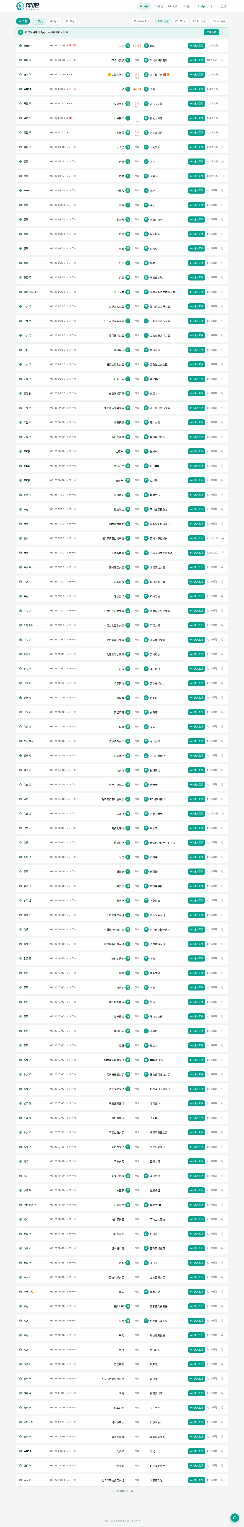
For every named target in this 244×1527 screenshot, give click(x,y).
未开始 (198, 21)
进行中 (180, 21)
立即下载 (211, 32)
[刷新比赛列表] (234, 1517)
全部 (163, 21)
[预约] (222, 60)
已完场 (218, 21)
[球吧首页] (28, 6)
